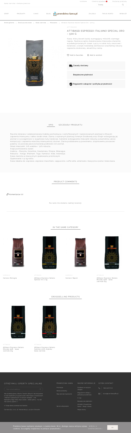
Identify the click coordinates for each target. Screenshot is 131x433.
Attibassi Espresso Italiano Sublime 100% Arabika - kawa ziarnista (44, 349)
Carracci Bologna (10, 278)
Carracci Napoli (72, 278)
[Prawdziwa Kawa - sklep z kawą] (65, 14)
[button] (10, 253)
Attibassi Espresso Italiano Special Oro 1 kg (44, 279)
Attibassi (72, 27)
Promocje (60, 387)
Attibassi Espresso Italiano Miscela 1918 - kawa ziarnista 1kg (107, 279)
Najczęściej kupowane (64, 394)
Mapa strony (81, 409)
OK (113, 427)
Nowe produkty (62, 391)
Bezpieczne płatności (84, 401)
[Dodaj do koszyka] (16, 253)
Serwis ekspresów (63, 406)
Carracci (6, 275)
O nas (79, 398)
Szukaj (124, 5)
